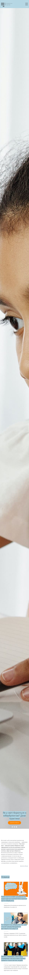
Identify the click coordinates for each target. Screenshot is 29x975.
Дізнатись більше (14, 822)
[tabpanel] (14, 414)
